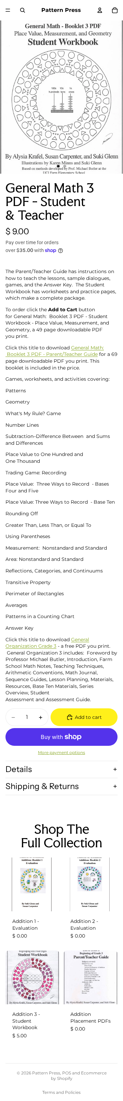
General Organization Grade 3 (47, 642)
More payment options (61, 752)
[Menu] (8, 10)
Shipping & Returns (42, 786)
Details (18, 769)
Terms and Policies (61, 1092)
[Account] (99, 10)
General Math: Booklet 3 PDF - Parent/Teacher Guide (54, 351)
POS (66, 1072)
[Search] (22, 10)
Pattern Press (46, 1072)
